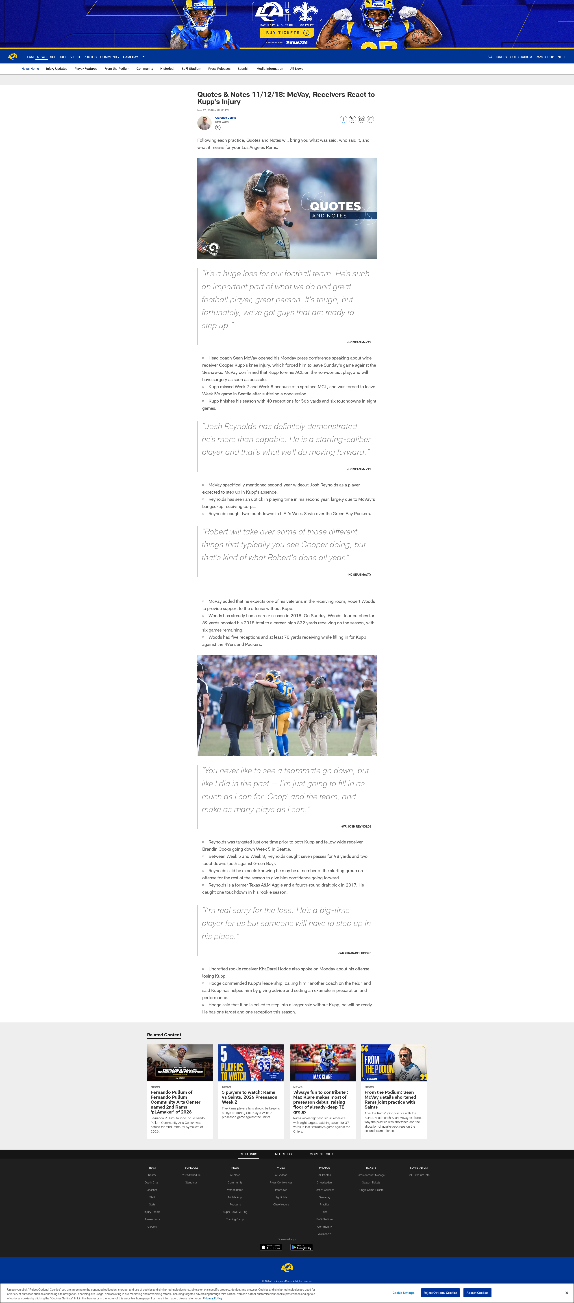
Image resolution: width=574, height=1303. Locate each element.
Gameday (324, 1197)
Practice (324, 1204)
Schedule (191, 1167)
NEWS (235, 1167)
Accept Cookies (477, 1292)
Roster (152, 1175)
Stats (152, 1204)
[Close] (567, 1293)
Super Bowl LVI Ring (235, 1211)
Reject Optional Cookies (440, 1292)
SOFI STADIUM (419, 1167)
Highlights (281, 1197)
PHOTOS (324, 1167)
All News (235, 1175)
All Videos (281, 1175)
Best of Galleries (324, 1189)
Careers (152, 1226)
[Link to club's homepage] (12, 56)
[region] (287, 1293)
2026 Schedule (191, 1175)
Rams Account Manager (371, 1175)
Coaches (152, 1189)
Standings (191, 1182)
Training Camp (235, 1219)
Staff (152, 1197)
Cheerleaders (281, 1204)
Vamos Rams (235, 1189)
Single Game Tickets (371, 1189)
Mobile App (235, 1197)
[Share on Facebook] (343, 122)
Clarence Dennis (225, 117)
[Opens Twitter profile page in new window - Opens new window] (218, 127)
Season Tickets (371, 1182)
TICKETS (371, 1167)
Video (281, 1167)
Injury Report (152, 1211)
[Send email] (361, 122)
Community (235, 1182)
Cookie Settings (404, 1292)
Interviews (281, 1189)
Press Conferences (281, 1182)
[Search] (490, 56)
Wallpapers (324, 1233)
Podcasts (235, 1204)
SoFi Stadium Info (419, 1175)
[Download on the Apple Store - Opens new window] (270, 1248)
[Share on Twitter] (352, 122)
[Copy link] (370, 119)
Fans (324, 1211)
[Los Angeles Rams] (287, 1268)
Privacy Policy (212, 1298)
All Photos (324, 1175)
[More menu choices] (143, 56)
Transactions (152, 1219)
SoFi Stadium (324, 1219)
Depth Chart (152, 1182)
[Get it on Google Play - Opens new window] (301, 1249)
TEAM (152, 1167)
